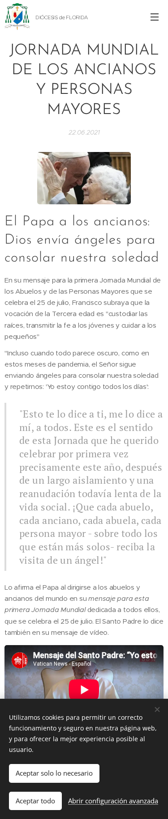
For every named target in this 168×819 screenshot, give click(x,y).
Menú (155, 16)
